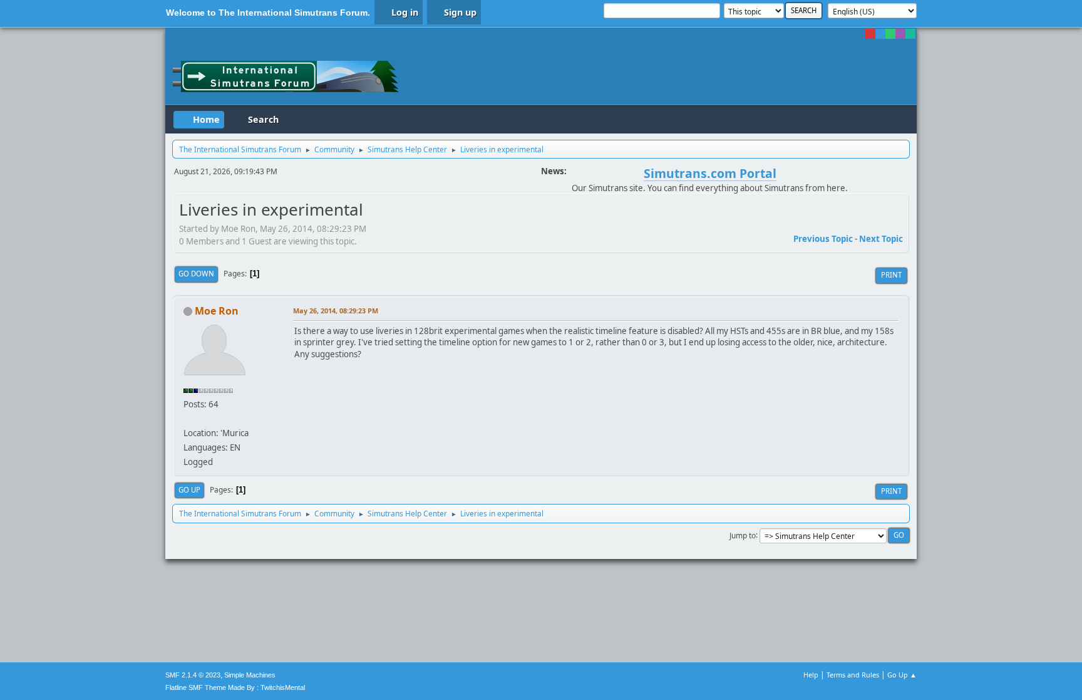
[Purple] (900, 34)
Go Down (196, 273)
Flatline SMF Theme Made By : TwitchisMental (235, 687)
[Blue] (880, 34)
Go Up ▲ (902, 674)
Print (891, 274)
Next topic (881, 238)
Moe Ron (217, 311)
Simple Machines (250, 675)
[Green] (890, 34)
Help (810, 674)
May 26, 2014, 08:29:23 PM (335, 310)
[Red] (870, 34)
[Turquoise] (910, 34)
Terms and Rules (853, 674)
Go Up (189, 489)
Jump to (742, 535)
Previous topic (823, 238)
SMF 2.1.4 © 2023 (192, 675)
